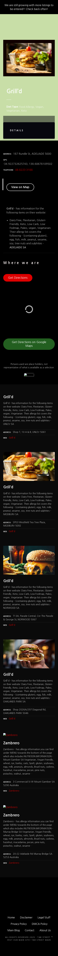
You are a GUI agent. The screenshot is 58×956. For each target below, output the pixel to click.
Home (11, 917)
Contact (29, 930)
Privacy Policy (19, 924)
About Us (45, 930)
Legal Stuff (44, 917)
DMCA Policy (39, 924)
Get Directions (18, 277)
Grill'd (12, 438)
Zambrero (14, 791)
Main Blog (13, 930)
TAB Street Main (41, 940)
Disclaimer (26, 917)
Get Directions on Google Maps (29, 344)
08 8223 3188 (24, 169)
